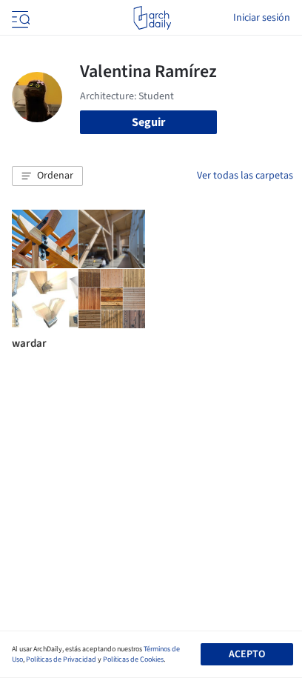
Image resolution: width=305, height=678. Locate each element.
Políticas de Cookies (133, 659)
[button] (47, 176)
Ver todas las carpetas (245, 175)
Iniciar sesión (261, 18)
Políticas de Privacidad (61, 659)
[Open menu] (19, 17)
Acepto (247, 654)
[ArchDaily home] (152, 18)
